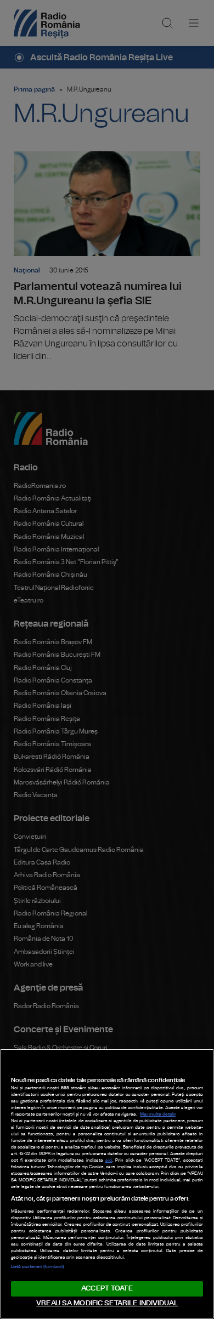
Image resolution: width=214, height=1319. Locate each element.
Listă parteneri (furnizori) (37, 1267)
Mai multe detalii (158, 1114)
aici (108, 1160)
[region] (107, 1184)
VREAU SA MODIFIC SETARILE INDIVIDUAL (107, 1303)
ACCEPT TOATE (107, 1288)
